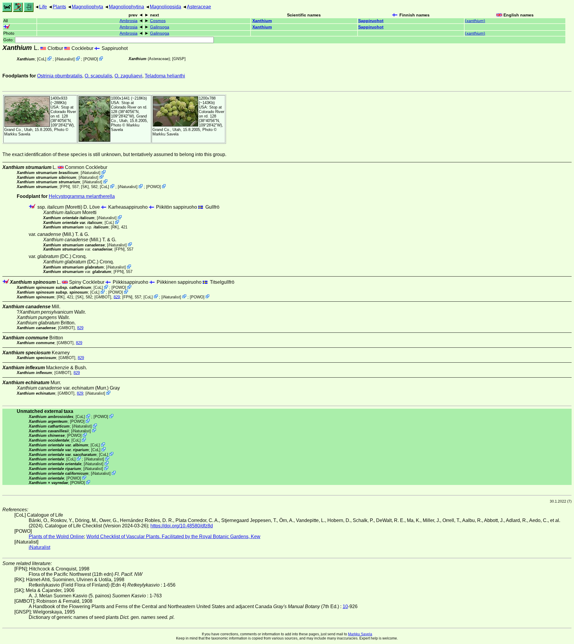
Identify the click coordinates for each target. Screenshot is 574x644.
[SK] (85, 186)
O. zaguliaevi (128, 75)
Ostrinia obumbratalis (59, 75)
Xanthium (262, 21)
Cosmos (158, 21)
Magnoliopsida (165, 6)
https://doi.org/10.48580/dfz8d (181, 525)
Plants (59, 6)
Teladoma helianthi (165, 75)
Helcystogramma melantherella (82, 196)
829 (117, 296)
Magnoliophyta (87, 6)
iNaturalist (65, 59)
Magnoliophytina (126, 6)
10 (345, 606)
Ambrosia (129, 21)
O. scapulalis (98, 75)
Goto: (9, 40)
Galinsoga (159, 27)
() (475, 21)
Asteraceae (199, 6)
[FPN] (65, 186)
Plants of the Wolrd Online (56, 536)
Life (43, 6)
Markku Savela (360, 634)
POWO (91, 59)
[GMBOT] (102, 296)
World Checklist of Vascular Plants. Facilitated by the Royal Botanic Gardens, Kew (173, 536)
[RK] (115, 227)
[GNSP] (179, 59)
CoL (41, 59)
